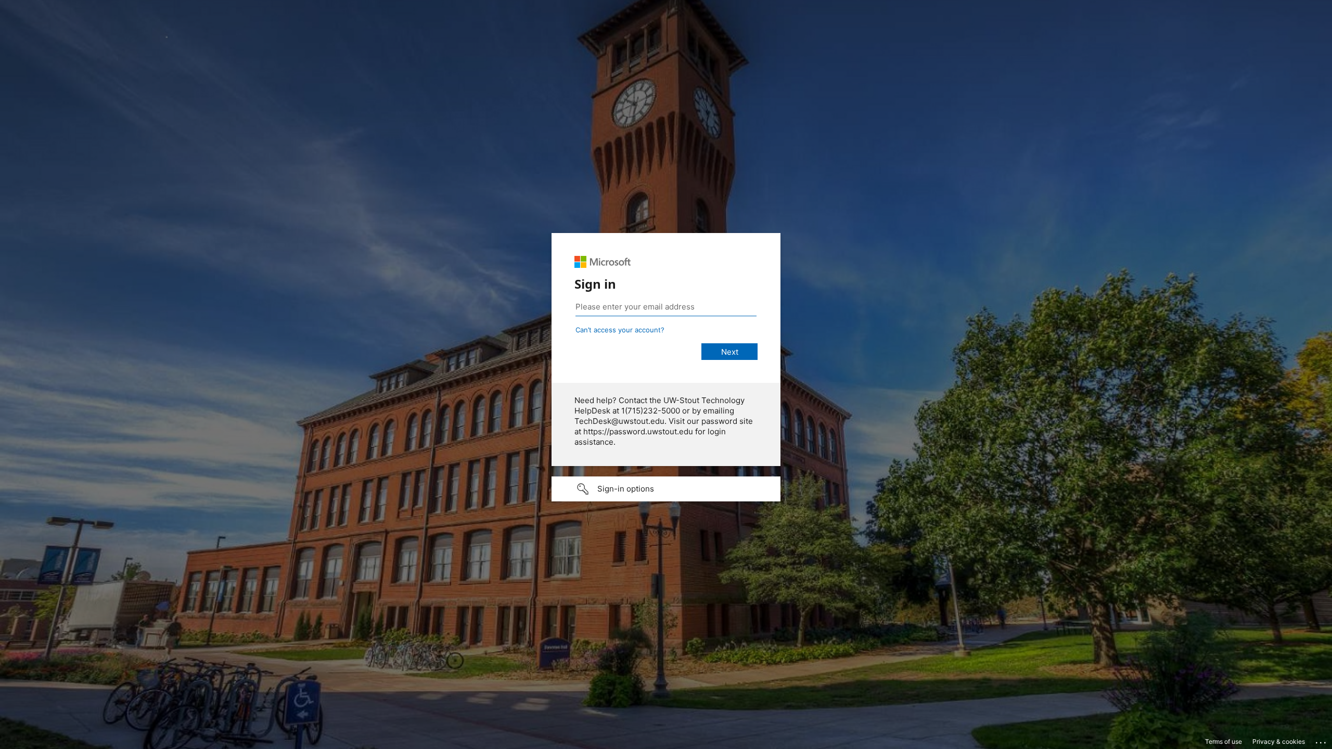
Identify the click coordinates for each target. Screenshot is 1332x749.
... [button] (1321, 740)
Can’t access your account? (619, 330)
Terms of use (1223, 741)
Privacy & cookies (1278, 741)
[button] (666, 488)
